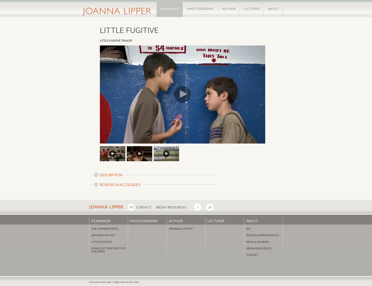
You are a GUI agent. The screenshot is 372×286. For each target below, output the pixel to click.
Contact (144, 207)
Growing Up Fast (103, 235)
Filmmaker (169, 8)
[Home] (117, 8)
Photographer (200, 8)
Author (229, 8)
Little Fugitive (101, 242)
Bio (248, 228)
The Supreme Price (105, 228)
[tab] (153, 175)
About (273, 8)
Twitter (212, 207)
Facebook (200, 207)
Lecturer (251, 8)
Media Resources (171, 207)
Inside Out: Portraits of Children (108, 250)
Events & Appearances (262, 235)
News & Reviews (257, 242)
